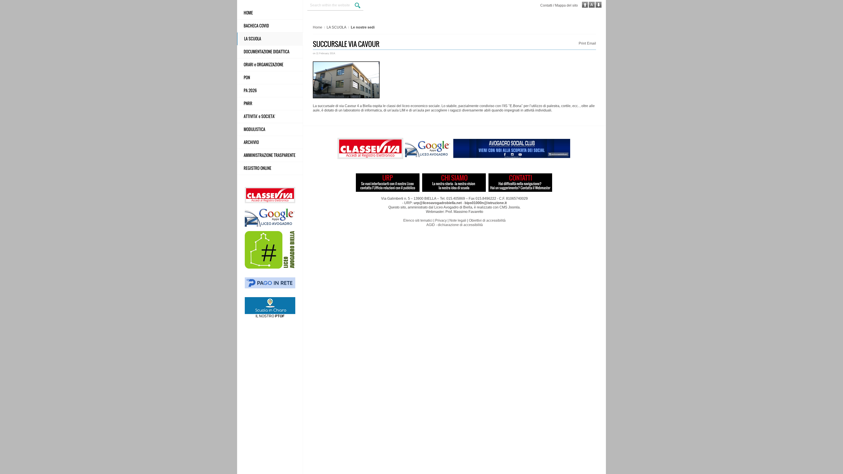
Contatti (546, 5)
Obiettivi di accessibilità (487, 220)
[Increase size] (585, 4)
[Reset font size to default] (592, 4)
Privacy (441, 220)
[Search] (357, 6)
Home (317, 27)
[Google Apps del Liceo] (270, 217)
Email (591, 43)
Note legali (457, 220)
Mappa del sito (566, 5)
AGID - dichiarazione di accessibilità (454, 225)
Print (582, 43)
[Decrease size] (599, 4)
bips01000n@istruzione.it (486, 203)
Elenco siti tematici (417, 220)
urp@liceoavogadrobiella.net (438, 203)
